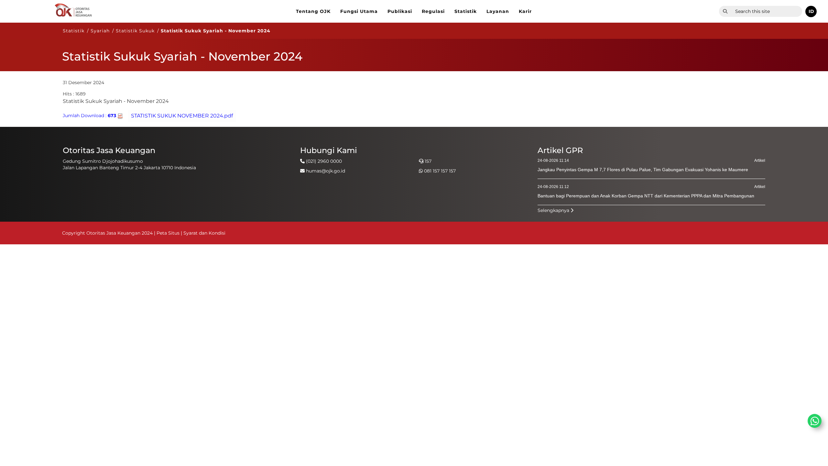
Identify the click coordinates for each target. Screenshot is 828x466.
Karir (525, 11)
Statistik (465, 11)
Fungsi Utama (359, 11)
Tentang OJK (313, 11)
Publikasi (399, 11)
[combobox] (766, 11)
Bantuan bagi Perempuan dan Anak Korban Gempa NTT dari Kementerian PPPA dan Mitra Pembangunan (646, 195)
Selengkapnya (554, 210)
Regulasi (433, 11)
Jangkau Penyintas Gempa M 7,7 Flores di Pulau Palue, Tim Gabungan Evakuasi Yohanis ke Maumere (643, 169)
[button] (811, 11)
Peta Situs (169, 233)
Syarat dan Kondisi (204, 233)
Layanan (497, 11)
